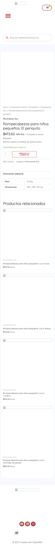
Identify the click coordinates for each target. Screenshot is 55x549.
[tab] (27, 174)
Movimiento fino (10, 119)
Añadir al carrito (24, 154)
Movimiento (34, 107)
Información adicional (13, 174)
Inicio (5, 107)
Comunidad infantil (18, 107)
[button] (16, 532)
